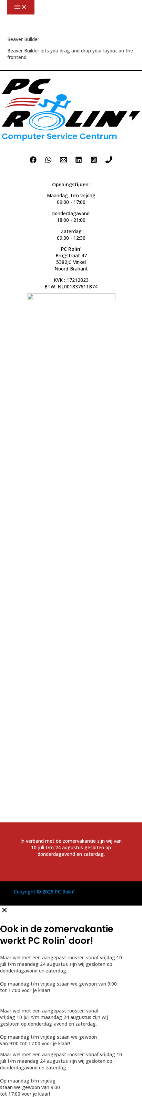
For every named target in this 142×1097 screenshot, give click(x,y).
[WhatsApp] (48, 161)
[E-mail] (63, 161)
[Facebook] (33, 161)
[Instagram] (93, 161)
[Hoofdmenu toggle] (20, 7)
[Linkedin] (78, 161)
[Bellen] (108, 161)
